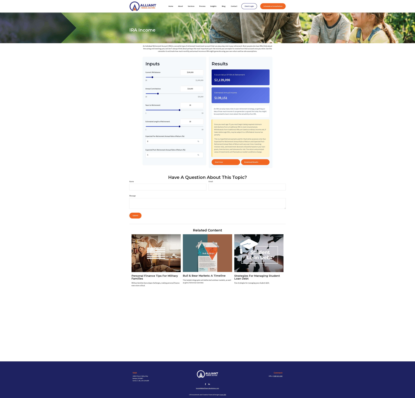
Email (211, 181)
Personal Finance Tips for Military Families (155, 277)
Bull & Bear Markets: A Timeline (204, 275)
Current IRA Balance (152, 72)
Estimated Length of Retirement (157, 121)
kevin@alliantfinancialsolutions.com (207, 388)
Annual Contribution (153, 89)
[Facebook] (205, 384)
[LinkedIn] (209, 384)
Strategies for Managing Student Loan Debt (257, 277)
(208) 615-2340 (277, 376)
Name (131, 181)
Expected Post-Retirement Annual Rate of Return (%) (165, 150)
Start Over (219, 162)
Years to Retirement (152, 105)
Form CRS (223, 395)
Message (132, 196)
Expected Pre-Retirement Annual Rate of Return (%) (164, 136)
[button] (171, 6)
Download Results (251, 162)
